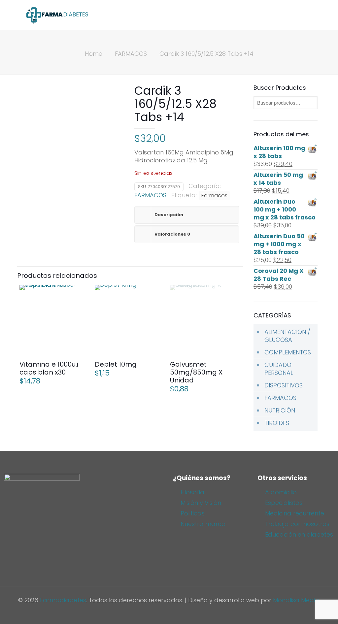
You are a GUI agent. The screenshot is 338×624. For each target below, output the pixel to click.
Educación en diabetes (299, 534)
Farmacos (214, 195)
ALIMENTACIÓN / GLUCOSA (287, 336)
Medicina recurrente (294, 513)
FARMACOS (131, 53)
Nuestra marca (203, 524)
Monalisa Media (296, 600)
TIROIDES (276, 423)
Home (93, 53)
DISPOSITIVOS (283, 385)
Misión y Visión (201, 503)
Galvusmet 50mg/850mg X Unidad (196, 372)
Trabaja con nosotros (297, 524)
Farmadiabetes (63, 600)
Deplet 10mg (116, 364)
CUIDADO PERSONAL (278, 369)
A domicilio (281, 492)
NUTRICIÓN (279, 410)
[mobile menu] (309, 14)
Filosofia (192, 492)
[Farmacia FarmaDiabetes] (56, 15)
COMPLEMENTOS (287, 352)
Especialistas (284, 503)
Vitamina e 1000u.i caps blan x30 (48, 368)
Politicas (193, 513)
